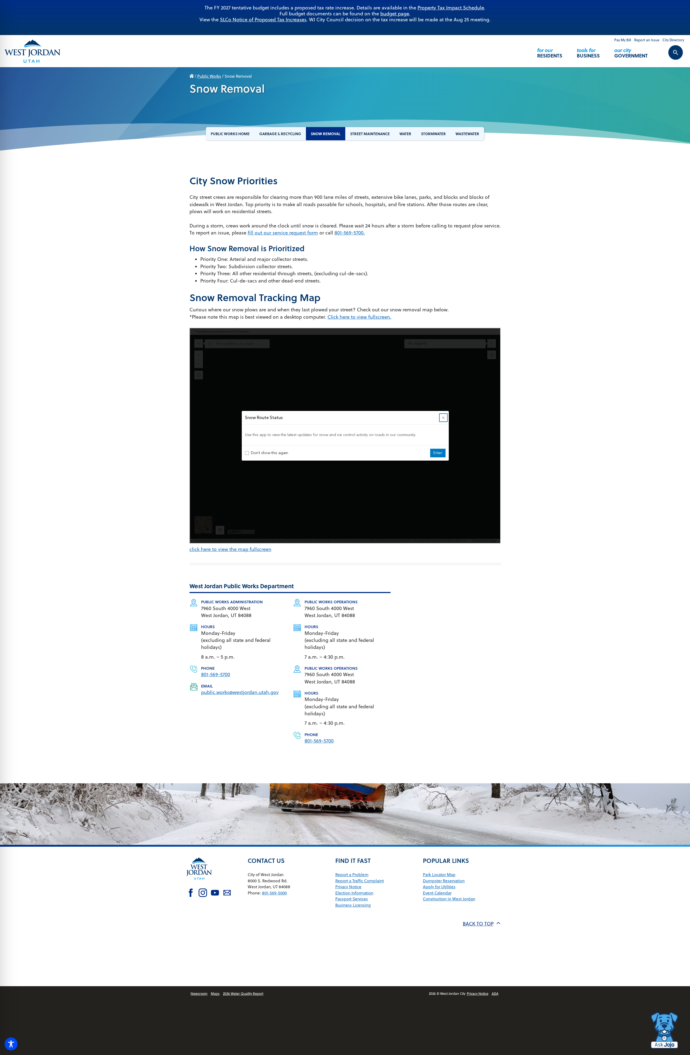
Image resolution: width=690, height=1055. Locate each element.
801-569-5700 (215, 674)
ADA (495, 993)
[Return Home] (33, 51)
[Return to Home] (199, 884)
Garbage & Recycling (280, 133)
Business (588, 52)
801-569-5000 (274, 893)
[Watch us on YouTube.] (215, 893)
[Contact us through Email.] (227, 893)
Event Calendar (437, 893)
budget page (394, 13)
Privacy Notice (348, 887)
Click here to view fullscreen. (359, 317)
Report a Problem (351, 874)
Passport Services (351, 899)
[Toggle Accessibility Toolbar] (11, 1044)
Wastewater (467, 133)
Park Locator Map (439, 874)
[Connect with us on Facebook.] (191, 893)
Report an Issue (646, 40)
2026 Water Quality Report (243, 993)
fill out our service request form (283, 232)
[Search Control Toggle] (669, 56)
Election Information (354, 893)
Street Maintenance (370, 133)
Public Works (209, 76)
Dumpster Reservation (444, 881)
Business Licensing (353, 905)
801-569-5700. (349, 232)
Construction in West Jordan (449, 899)
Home (191, 76)
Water (405, 133)
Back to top (478, 923)
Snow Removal (325, 133)
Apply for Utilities (439, 887)
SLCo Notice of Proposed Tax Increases (263, 19)
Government (631, 52)
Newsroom (199, 993)
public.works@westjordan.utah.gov (240, 692)
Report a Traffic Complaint (359, 881)
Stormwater (433, 133)
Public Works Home (230, 133)
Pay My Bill (622, 40)
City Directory (673, 40)
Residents (549, 52)
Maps (215, 993)
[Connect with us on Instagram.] (203, 893)
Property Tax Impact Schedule (451, 7)
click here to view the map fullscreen (230, 549)
